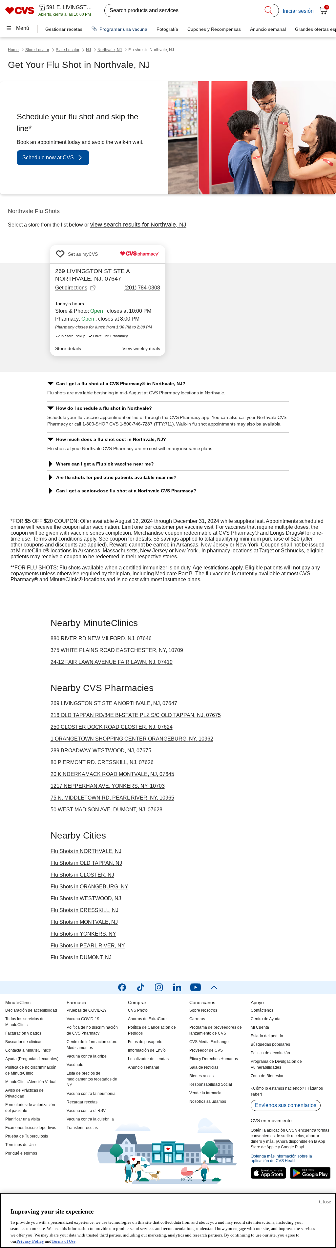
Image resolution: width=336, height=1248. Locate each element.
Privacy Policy (30, 1241)
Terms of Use (63, 1241)
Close (325, 1201)
